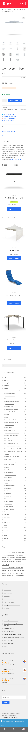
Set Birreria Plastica (10, 485)
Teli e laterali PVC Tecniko (11, 573)
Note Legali (7, 608)
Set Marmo (8, 493)
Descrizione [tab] (5, 127)
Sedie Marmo (8, 477)
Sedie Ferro (8, 469)
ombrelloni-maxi (22, 559)
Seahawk (12, 565)
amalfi (7, 552)
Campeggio (6, 383)
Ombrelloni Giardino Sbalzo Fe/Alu (13, 448)
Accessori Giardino (10, 393)
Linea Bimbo (7, 522)
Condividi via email (9, 120)
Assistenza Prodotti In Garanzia (12, 634)
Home (5, 9)
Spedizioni (6, 596)
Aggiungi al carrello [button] (14, 209)
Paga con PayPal (8, 640)
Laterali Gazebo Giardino (11, 435)
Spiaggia (6, 541)
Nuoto (5, 527)
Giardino (10, 9)
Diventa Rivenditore (9, 643)
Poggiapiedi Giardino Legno (12, 456)
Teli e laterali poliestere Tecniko (13, 570)
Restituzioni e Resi (9, 599)
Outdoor (6, 530)
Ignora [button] (2, 725)
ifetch (3, 557)
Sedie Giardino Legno (10, 475)
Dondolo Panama (5, 555)
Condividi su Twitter (9, 114)
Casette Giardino (9, 404)
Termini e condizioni (9, 602)
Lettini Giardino (9, 440)
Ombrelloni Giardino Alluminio (12, 446)
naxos (3, 559)
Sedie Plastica (8, 480)
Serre (6, 483)
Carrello (22, 728)
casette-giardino (18, 553)
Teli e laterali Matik (16, 568)
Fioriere (7, 417)
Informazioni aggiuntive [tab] (8, 131)
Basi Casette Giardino (10, 398)
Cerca (14, 729)
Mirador (20, 557)
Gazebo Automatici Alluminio (12, 419)
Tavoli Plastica (9, 506)
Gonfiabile (6, 514)
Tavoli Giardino (9, 501)
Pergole (7, 454)
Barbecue (6, 377)
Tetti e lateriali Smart (18, 575)
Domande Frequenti (9, 631)
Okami (12, 559)
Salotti (7, 467)
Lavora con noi (8, 593)
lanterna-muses (9, 557)
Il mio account (4, 729)
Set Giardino (8, 488)
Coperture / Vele (9, 406)
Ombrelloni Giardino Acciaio (19, 9)
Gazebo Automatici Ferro (11, 422)
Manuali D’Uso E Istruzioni (11, 621)
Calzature (6, 380)
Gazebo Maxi (8, 427)
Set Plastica (8, 496)
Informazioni (7, 590)
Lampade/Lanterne (10, 430)
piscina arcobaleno (8, 561)
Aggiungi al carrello (15, 100)
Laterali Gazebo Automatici (12, 433)
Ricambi (6, 538)
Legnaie (7, 438)
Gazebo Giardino (9, 425)
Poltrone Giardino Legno (11, 462)
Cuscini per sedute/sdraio (11, 409)
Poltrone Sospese (9, 464)
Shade (16, 564)
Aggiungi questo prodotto (11, 118)
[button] (23, 18)
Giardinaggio (7, 385)
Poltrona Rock (17, 561)
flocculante (11, 555)
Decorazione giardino (10, 412)
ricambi (5, 564)
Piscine (5, 535)
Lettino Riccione (16, 557)
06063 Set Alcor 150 (15, 159)
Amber (10, 552)
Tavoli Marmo (8, 504)
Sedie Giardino (9, 472)
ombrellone (17, 559)
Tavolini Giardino (9, 509)
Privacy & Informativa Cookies (12, 605)
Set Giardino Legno (10, 491)
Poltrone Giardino (9, 459)
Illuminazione (7, 517)
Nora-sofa (9, 559)
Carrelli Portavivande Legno (12, 401)
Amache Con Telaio (10, 396)
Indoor (5, 519)
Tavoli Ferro (8, 498)
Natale (5, 525)
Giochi (5, 512)
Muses (24, 557)
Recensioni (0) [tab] (5, 136)
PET (5, 533)
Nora (6, 559)
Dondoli (7, 414)
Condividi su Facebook (10, 116)
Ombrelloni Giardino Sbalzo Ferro (13, 451)
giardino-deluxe (18, 555)
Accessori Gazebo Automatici (12, 391)
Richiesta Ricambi (9, 628)
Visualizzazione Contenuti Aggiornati (14, 637)
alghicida (3, 552)
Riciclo (6, 646)
